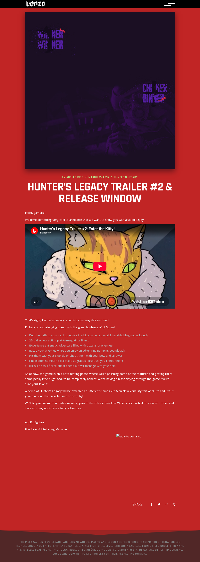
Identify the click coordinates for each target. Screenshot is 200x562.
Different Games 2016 (103, 391)
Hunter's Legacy (126, 177)
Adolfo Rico (75, 177)
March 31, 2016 (98, 177)
